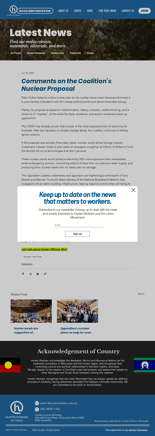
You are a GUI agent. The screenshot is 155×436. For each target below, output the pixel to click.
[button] (133, 190)
